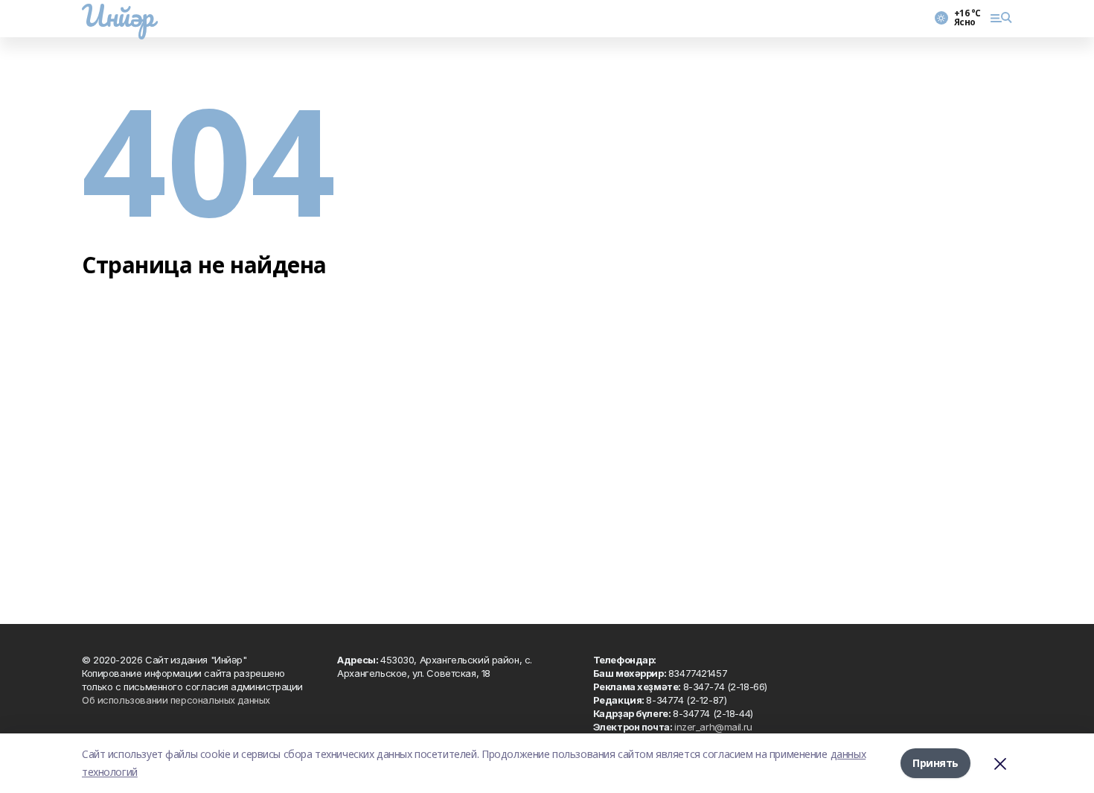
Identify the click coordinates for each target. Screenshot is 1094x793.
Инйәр (118, 16)
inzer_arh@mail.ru (713, 727)
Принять (935, 763)
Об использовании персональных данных (176, 700)
